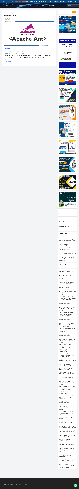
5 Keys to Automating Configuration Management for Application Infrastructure (66, 246)
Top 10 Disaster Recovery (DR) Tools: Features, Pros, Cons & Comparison (66, 397)
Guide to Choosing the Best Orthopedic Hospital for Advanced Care (67, 360)
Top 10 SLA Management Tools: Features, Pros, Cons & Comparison (67, 303)
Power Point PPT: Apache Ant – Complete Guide (19, 51)
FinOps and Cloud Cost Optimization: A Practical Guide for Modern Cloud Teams (67, 466)
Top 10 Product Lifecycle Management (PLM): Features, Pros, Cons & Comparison (66, 346)
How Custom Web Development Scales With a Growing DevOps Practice (67, 431)
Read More (8, 61)
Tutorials (18, 484)
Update (31, 484)
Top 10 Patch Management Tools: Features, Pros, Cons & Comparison (67, 335)
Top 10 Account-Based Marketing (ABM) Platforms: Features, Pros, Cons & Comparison (67, 325)
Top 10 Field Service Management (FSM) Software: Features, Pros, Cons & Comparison (67, 377)
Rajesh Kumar (7, 53)
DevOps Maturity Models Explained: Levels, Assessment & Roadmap (67, 445)
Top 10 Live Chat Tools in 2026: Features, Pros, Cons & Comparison (66, 277)
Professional (39, 484)
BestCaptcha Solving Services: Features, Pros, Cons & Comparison (66, 402)
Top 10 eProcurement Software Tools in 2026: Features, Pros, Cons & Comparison (66, 271)
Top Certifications (8, 484)
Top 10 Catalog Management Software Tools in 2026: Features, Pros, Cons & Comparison (67, 298)
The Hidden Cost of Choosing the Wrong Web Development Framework (67, 408)
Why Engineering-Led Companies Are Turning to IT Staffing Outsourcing (67, 455)
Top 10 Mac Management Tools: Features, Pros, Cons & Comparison (67, 330)
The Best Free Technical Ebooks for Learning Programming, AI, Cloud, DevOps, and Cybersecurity (67, 460)
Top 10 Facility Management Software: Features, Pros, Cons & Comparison (67, 383)
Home (5, 13)
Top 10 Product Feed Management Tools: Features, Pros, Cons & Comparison (67, 293)
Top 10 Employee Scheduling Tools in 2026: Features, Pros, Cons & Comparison (67, 341)
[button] (75, 485)
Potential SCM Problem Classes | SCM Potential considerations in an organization (67, 259)
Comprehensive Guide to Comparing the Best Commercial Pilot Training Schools (67, 355)
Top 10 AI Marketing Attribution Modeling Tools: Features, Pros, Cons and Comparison (66, 314)
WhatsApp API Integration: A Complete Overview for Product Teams (66, 413)
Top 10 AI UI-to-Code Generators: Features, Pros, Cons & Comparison (67, 319)
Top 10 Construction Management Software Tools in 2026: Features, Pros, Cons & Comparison (67, 388)
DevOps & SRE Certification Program (15, 1)
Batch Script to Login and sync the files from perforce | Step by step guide (67, 240)
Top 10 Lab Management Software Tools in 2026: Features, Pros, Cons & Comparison (67, 287)
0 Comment (22, 53)
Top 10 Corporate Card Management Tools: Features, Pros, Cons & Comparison (66, 282)
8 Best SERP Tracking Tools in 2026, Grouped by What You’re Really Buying (66, 450)
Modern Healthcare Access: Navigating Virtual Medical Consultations (66, 422)
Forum (25, 484)
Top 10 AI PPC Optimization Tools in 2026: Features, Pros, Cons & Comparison (67, 309)
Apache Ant (8, 48)
